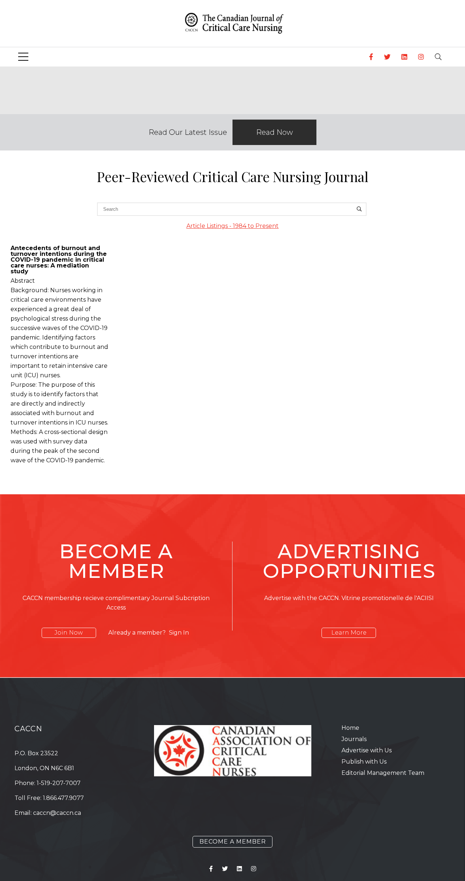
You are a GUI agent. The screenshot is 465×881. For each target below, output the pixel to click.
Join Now (68, 632)
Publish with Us (364, 761)
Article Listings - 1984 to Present (232, 225)
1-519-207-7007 (59, 783)
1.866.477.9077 (63, 797)
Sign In (179, 632)
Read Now (274, 132)
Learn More (349, 632)
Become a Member (232, 841)
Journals (354, 739)
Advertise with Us (366, 750)
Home (350, 727)
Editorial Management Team (382, 772)
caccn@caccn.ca (57, 812)
